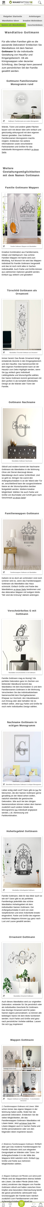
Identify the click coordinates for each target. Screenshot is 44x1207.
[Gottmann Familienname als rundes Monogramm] (22, 104)
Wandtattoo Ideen (10, 21)
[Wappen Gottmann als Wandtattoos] (22, 1071)
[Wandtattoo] (20, 2)
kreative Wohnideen (32, 21)
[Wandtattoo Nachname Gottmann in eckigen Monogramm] (22, 757)
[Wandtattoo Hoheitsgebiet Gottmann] (22, 862)
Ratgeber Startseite (12, 16)
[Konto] (3, 1205)
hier (10, 275)
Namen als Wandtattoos (13, 25)
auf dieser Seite (25, 1123)
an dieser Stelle (19, 498)
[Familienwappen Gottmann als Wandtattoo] (22, 544)
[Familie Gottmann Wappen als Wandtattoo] (22, 218)
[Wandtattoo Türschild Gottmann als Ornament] (22, 325)
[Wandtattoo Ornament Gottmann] (22, 968)
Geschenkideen (35, 25)
